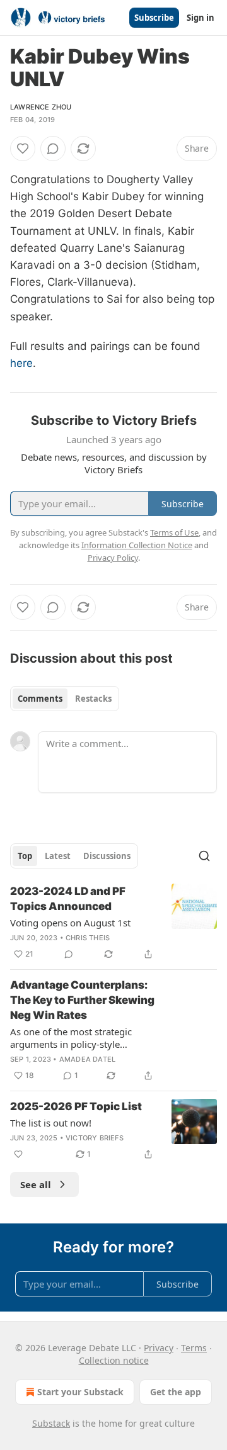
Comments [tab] (40, 698)
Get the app (175, 1392)
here (21, 363)
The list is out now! (50, 1122)
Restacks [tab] (93, 698)
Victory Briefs (95, 1137)
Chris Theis (88, 937)
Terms (194, 1348)
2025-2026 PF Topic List (76, 1106)
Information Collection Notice (136, 545)
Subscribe (154, 17)
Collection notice (114, 1360)
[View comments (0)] (53, 148)
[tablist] (64, 698)
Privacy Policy (113, 557)
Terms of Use (174, 532)
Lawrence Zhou (41, 107)
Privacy (158, 1348)
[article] (113, 923)
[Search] (204, 855)
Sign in (200, 17)
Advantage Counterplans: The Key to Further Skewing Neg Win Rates (82, 1000)
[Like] (22, 148)
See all (35, 1184)
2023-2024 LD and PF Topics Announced (67, 899)
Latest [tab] (58, 856)
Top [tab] (25, 856)
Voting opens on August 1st (70, 922)
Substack (51, 1423)
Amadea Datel (87, 1059)
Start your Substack (80, 1392)
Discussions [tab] (107, 856)
